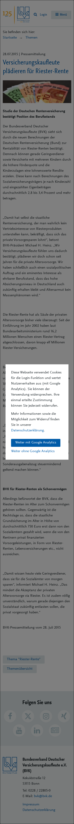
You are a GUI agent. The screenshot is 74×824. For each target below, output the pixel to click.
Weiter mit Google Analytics (35, 442)
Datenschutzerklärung (27, 430)
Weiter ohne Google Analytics (33, 451)
